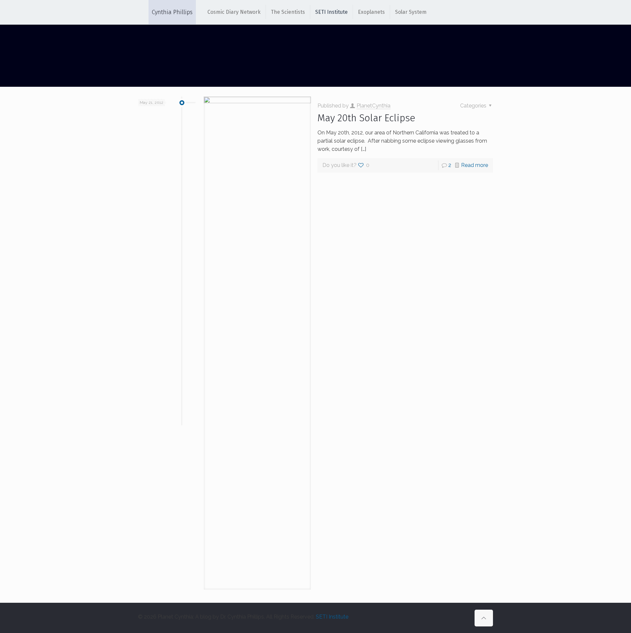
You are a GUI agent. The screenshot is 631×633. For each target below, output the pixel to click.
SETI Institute (332, 617)
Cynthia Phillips (172, 12)
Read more (474, 165)
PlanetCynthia (373, 106)
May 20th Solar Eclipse (366, 118)
